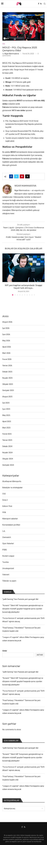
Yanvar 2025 (7, 440)
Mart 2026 (6, 353)
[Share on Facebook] (11, 176)
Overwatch (6, 537)
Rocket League (8, 556)
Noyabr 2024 (7, 452)
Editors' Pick (7, 506)
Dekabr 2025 (7, 372)
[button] (4, 274)
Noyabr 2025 (7, 378)
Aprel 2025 (6, 421)
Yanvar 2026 (7, 365)
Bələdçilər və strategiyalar (12, 487)
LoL (3, 531)
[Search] (44, 3)
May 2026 (6, 341)
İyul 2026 (5, 328)
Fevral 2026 (6, 359)
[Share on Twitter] (16, 176)
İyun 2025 (6, 409)
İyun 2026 (6, 334)
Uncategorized (8, 568)
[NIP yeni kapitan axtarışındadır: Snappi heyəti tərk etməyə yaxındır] (23, 267)
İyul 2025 (5, 403)
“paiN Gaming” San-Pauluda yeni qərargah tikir (20, 672)
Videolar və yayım (9, 581)
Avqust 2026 (7, 322)
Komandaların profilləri (11, 525)
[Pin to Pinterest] (22, 176)
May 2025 (6, 415)
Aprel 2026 (6, 347)
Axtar (4, 651)
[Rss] (41, 3)
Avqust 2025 (7, 396)
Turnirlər (5, 562)
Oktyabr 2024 (7, 459)
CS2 (4, 494)
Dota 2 (5, 500)
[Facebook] (38, 3)
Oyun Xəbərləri (8, 543)
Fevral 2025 (6, 434)
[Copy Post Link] (27, 176)
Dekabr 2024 (7, 446)
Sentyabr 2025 (8, 390)
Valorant (5, 574)
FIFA (4, 512)
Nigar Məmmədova (12, 54)
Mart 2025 (6, 428)
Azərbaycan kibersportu (11, 481)
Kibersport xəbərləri (10, 519)
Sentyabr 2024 (8, 465)
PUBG (4, 550)
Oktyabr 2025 (7, 384)
